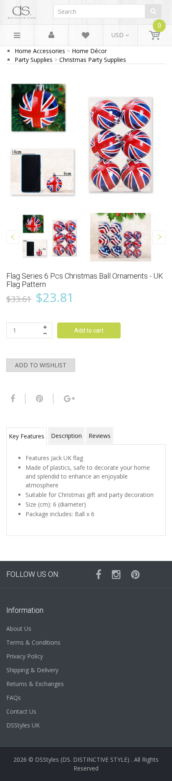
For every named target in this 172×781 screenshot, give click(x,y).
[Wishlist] (85, 37)
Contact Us (21, 711)
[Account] (51, 35)
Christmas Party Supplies (92, 60)
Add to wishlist (40, 365)
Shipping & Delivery (32, 670)
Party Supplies (34, 60)
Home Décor (89, 51)
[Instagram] (116, 574)
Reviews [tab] (100, 436)
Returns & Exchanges (35, 684)
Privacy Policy (24, 656)
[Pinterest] (135, 574)
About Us (18, 628)
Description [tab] (66, 436)
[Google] (68, 399)
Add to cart (89, 330)
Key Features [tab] (26, 436)
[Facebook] (11, 399)
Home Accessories (40, 51)
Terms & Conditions (33, 642)
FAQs (13, 698)
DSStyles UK (23, 725)
